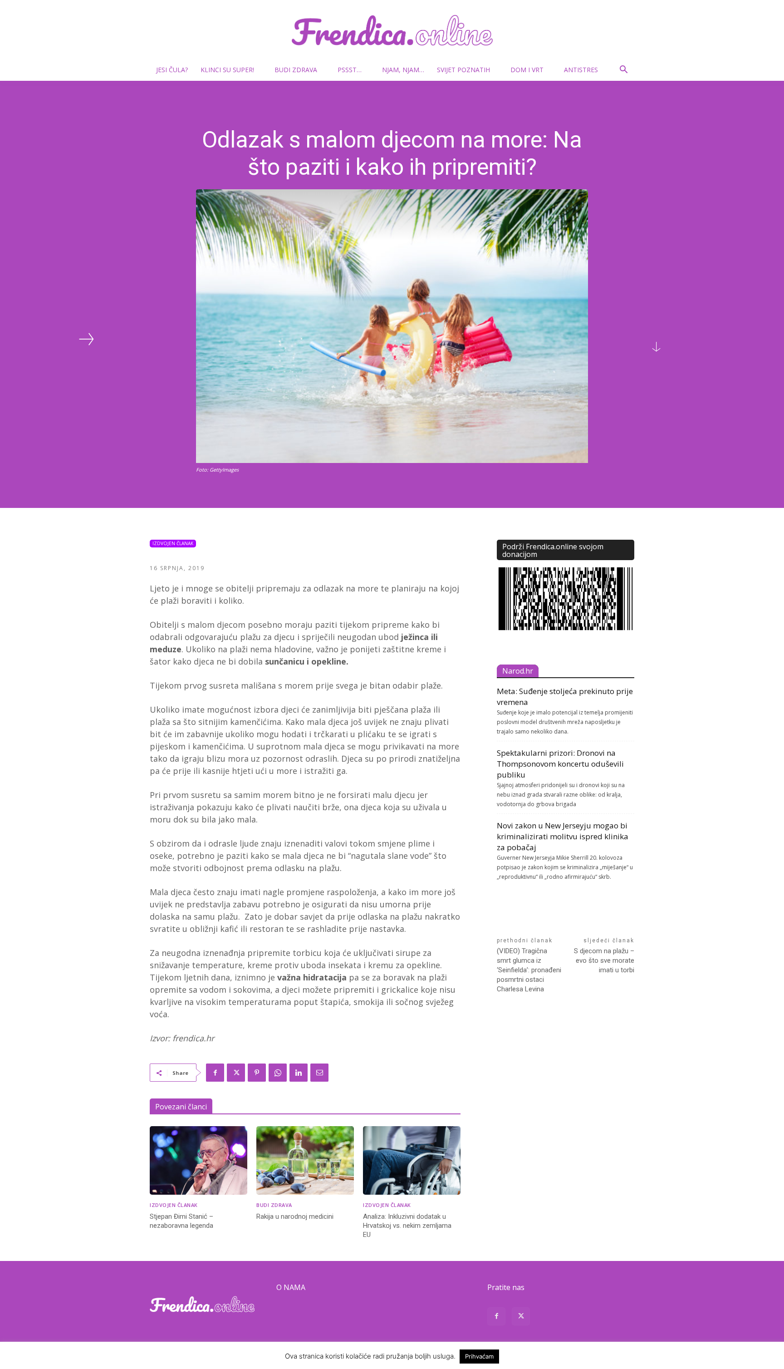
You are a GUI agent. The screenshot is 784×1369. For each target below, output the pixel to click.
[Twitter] (236, 1073)
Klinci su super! (227, 69)
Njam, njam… (403, 69)
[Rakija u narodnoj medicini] (305, 1160)
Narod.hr (517, 671)
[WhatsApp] (278, 1073)
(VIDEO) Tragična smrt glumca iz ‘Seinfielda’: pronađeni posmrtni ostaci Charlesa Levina (529, 970)
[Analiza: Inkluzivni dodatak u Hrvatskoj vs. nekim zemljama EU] (412, 1160)
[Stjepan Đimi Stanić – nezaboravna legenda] (198, 1160)
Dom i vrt (527, 69)
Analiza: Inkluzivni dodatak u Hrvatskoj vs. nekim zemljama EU (407, 1225)
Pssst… (350, 69)
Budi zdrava (295, 69)
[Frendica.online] (392, 30)
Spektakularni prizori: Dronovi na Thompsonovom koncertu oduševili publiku (560, 764)
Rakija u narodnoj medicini (294, 1216)
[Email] (319, 1073)
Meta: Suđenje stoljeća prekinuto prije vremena (565, 696)
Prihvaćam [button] (479, 1356)
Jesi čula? (172, 69)
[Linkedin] (298, 1073)
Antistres (581, 69)
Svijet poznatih (463, 69)
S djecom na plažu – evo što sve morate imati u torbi (604, 960)
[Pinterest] (257, 1073)
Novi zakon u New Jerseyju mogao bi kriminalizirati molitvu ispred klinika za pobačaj (562, 836)
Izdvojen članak (172, 543)
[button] (623, 70)
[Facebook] (215, 1073)
